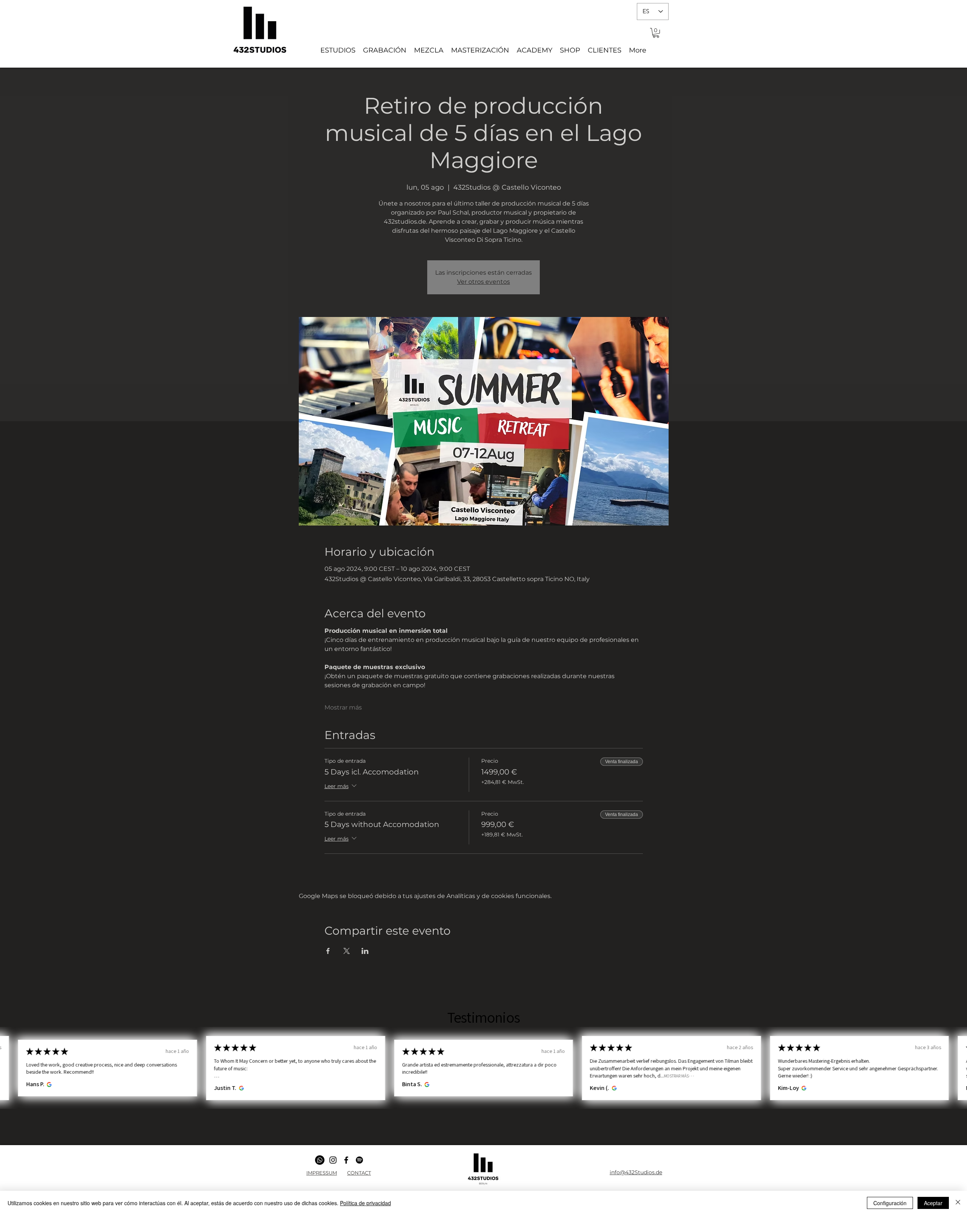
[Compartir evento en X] (346, 951)
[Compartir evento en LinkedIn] (365, 951)
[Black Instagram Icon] (333, 1160)
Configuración (890, 1203)
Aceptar (933, 1203)
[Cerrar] (957, 1203)
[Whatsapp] (319, 1160)
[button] (656, 33)
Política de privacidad (365, 1203)
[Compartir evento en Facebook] (328, 951)
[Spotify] (359, 1160)
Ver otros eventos (483, 281)
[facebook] (346, 1160)
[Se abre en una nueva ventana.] (48, 1084)
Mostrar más (343, 707)
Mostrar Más (676, 1075)
